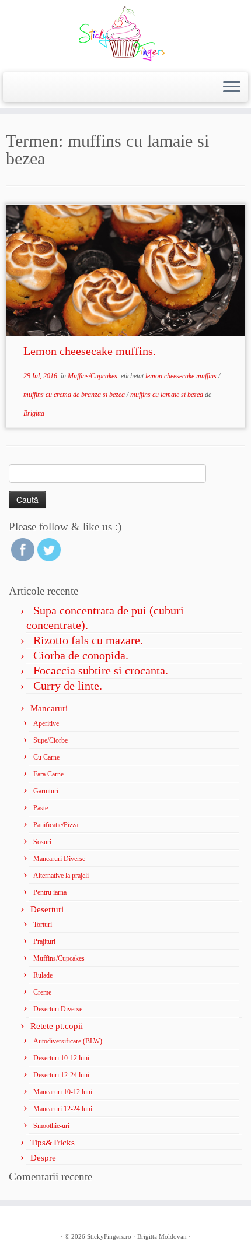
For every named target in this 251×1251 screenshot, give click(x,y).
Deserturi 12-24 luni (61, 1075)
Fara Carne (48, 774)
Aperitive (46, 723)
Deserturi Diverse (57, 1009)
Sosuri (42, 842)
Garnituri (45, 791)
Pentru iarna (50, 892)
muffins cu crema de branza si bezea (75, 395)
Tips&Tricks (52, 1142)
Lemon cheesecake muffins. (89, 351)
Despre (43, 1157)
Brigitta (33, 413)
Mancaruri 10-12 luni (62, 1092)
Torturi (42, 924)
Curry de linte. (67, 685)
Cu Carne (46, 757)
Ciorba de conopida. (80, 655)
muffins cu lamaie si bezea (167, 395)
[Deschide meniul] (231, 87)
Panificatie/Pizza (55, 825)
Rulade (43, 975)
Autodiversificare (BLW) (67, 1041)
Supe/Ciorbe (50, 740)
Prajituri (44, 941)
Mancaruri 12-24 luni (62, 1109)
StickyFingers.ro (109, 1236)
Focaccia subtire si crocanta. (100, 670)
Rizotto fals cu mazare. (88, 640)
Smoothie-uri (51, 1126)
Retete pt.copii (56, 1026)
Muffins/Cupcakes (93, 376)
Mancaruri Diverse (59, 859)
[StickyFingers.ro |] (125, 35)
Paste (40, 808)
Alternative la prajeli (61, 876)
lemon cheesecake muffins (181, 376)
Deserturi (47, 909)
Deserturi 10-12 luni (61, 1058)
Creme (42, 992)
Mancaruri (49, 708)
